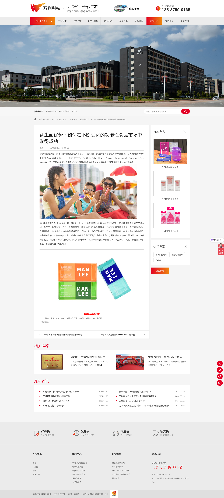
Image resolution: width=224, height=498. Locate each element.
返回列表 (160, 270)
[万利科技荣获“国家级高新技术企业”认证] (52, 362)
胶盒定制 (78, 21)
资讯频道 (63, 119)
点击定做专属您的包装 (121, 474)
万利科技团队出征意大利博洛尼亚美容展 (137, 396)
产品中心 (108, 21)
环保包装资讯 (117, 466)
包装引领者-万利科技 (120, 470)
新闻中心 (154, 21)
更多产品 (36, 474)
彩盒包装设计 (64, 111)
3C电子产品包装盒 (79, 462)
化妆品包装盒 (77, 466)
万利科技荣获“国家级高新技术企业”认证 (89, 357)
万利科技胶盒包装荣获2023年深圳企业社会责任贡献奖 (144, 405)
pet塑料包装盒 (85, 318)
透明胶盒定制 (51, 111)
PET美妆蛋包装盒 (170, 230)
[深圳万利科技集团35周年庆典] (130, 362)
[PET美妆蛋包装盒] (170, 215)
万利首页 (62, 21)
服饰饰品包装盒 (78, 474)
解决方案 (123, 21)
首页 (54, 119)
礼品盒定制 (93, 21)
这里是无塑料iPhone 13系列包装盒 (121, 334)
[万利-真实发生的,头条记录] (112, 66)
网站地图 (115, 478)
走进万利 (184, 21)
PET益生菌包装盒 (170, 167)
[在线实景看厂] (128, 16)
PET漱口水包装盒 (170, 199)
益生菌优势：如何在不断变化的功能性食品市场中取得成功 (103, 119)
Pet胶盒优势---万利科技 (53, 405)
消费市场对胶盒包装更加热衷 (56, 400)
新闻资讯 (73, 119)
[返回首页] (220, 383)
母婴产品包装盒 (78, 470)
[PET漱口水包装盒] (170, 183)
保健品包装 (76, 478)
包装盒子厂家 (72, 318)
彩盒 (34, 470)
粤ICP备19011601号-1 (98, 494)
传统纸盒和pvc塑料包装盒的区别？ (135, 391)
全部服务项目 (41, 21)
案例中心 (77, 454)
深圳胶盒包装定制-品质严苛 (132, 400)
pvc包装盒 (60, 318)
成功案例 (139, 21)
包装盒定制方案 (118, 462)
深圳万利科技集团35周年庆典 (165, 357)
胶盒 (53, 318)
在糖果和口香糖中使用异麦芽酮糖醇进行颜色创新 (68, 334)
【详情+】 (98, 365)
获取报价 (169, 21)
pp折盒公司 (97, 318)
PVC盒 (75, 111)
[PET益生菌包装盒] (170, 151)
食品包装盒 (76, 482)
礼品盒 (35, 466)
